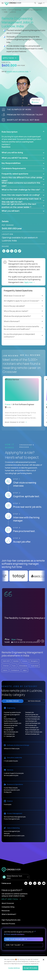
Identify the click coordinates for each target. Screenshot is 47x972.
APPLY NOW (9, 58)
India (5, 12)
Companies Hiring (8, 907)
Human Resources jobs (11, 788)
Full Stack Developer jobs (32, 719)
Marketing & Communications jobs (14, 836)
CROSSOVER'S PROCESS (26, 446)
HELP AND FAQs (10, 899)
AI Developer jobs (9, 727)
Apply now (28, 282)
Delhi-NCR (6, 661)
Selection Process (8, 924)
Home (4, 10)
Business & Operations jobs (12, 790)
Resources (6, 911)
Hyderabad (34, 666)
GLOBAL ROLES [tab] (12, 701)
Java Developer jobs (31, 721)
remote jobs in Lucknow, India (18, 71)
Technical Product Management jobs (15, 817)
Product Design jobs (10, 719)
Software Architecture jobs (11, 748)
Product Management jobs (12, 819)
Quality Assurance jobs (10, 721)
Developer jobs (29, 712)
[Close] (43, 959)
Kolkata (24, 661)
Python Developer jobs (31, 727)
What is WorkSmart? (9, 914)
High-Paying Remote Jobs (11, 920)
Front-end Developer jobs (32, 717)
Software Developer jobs (32, 734)
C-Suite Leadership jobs (11, 761)
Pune (14, 666)
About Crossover (8, 903)
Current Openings (14, 10)
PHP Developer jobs (31, 725)
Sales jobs (7, 833)
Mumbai (16, 661)
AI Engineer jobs (8, 730)
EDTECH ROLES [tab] (34, 701)
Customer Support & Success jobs (14, 773)
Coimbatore (15, 670)
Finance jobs (7, 804)
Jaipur (25, 670)
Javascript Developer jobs (32, 723)
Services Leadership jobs (11, 775)
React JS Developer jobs (32, 730)
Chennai (6, 666)
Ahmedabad (23, 666)
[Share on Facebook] (7, 251)
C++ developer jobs (9, 736)
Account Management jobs (12, 831)
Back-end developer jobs (11, 732)
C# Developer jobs (9, 734)
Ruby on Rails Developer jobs (33, 732)
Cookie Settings (14, 968)
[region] (23, 964)
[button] (23, 131)
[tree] (23, 303)
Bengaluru (34, 661)
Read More (6, 147)
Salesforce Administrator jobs (12, 723)
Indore (5, 670)
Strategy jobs (7, 792)
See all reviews (30, 355)
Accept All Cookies (30, 968)
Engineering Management (33, 10)
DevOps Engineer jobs (31, 714)
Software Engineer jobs (10, 725)
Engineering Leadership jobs (12, 712)
